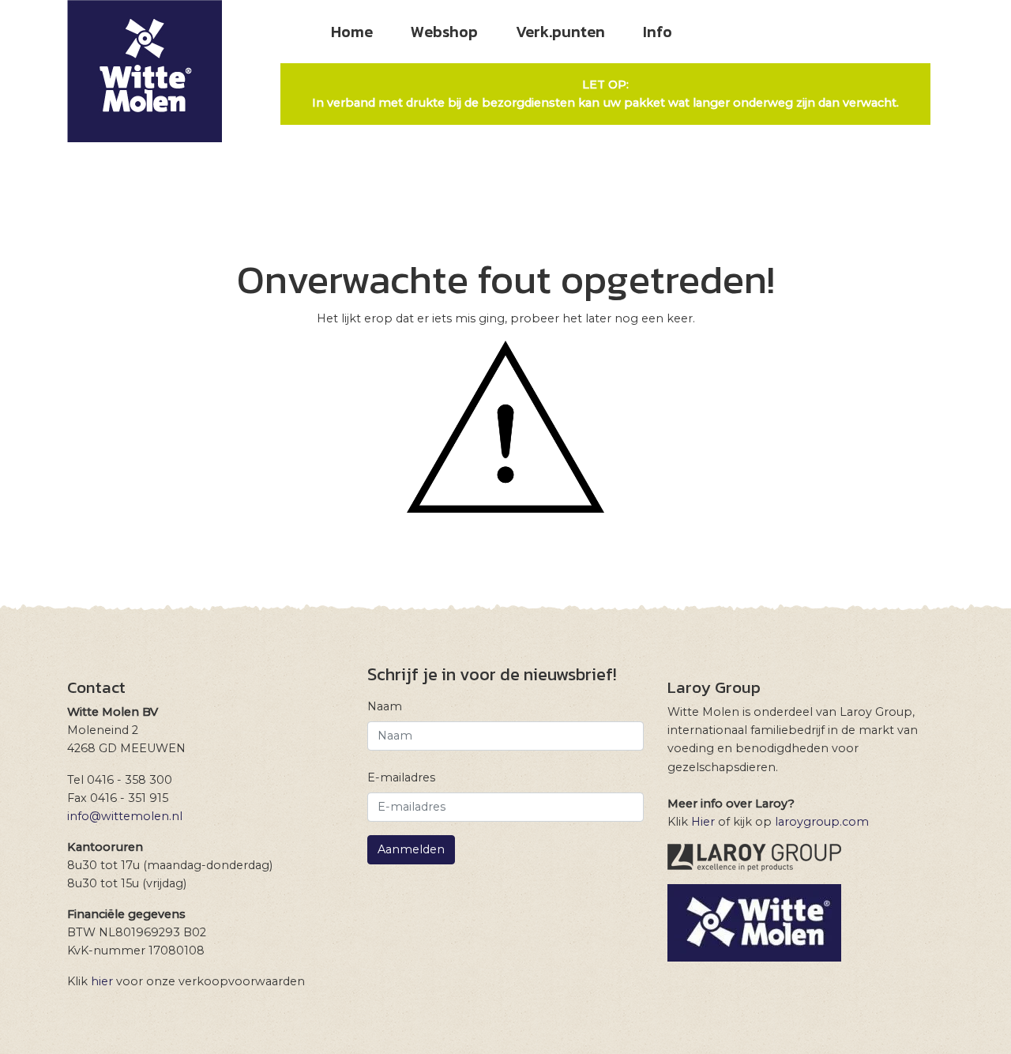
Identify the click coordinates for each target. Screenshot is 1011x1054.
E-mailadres (401, 777)
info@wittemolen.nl (124, 816)
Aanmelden (411, 849)
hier (102, 981)
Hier (703, 822)
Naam (384, 706)
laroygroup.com (822, 822)
